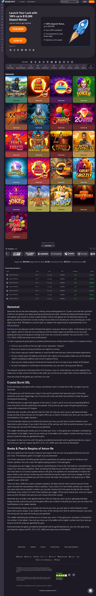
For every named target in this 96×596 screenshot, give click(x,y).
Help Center (22, 547)
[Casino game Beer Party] (61, 196)
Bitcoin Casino (13, 325)
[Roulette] (2, 33)
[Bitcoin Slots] (2, 22)
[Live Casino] (2, 24)
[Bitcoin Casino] (2, 7)
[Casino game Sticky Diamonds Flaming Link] (61, 87)
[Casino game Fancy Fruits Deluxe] (16, 142)
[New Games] (2, 16)
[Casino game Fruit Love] (16, 223)
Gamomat (16, 100)
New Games (30, 67)
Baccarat (84, 67)
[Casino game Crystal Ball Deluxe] (39, 114)
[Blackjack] (2, 30)
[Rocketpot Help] (90, 591)
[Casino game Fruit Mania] (84, 196)
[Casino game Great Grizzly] (84, 169)
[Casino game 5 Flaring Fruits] (61, 114)
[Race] (2, 10)
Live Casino (54, 67)
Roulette (77, 67)
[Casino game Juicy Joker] (84, 87)
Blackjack (70, 67)
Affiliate (33, 547)
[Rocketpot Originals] (2, 13)
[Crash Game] (2, 42)
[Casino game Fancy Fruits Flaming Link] (39, 169)
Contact (43, 547)
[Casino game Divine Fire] (61, 169)
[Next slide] (94, 248)
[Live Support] (2, 47)
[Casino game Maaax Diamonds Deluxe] (16, 169)
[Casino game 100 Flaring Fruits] (16, 114)
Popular (38, 67)
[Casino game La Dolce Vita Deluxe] (39, 196)
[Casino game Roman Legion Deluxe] (61, 142)
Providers (90, 67)
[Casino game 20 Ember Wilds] (84, 114)
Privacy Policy (55, 547)
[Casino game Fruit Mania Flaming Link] (39, 87)
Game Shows (62, 67)
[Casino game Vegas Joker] (16, 196)
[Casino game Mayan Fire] (39, 142)
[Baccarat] (2, 36)
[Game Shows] (2, 27)
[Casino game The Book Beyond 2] (84, 142)
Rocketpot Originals (20, 67)
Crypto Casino (10, 67)
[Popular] (2, 19)
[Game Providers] (2, 39)
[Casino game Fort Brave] (16, 87)
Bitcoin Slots (45, 67)
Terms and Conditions (71, 547)
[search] (76, 1)
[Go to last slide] (91, 248)
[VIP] (2, 45)
